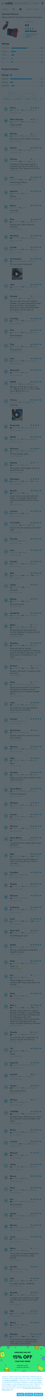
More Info (38, 1394)
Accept (20, 1394)
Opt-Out (29, 1394)
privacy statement (11, 1380)
